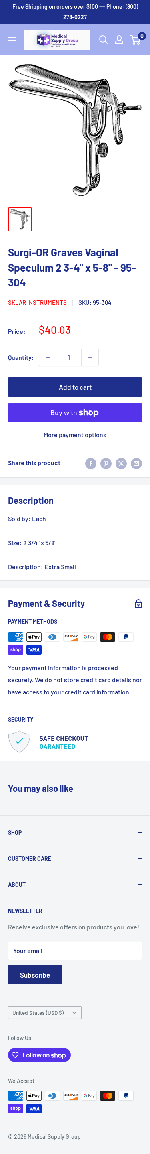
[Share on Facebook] (90, 463)
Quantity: (21, 357)
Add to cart (75, 387)
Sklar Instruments (37, 302)
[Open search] (103, 39)
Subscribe (35, 975)
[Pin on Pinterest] (106, 463)
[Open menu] (12, 40)
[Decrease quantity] (47, 357)
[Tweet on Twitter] (121, 463)
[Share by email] (136, 463)
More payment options (75, 434)
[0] (135, 40)
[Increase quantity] (90, 357)
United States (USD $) (38, 1012)
